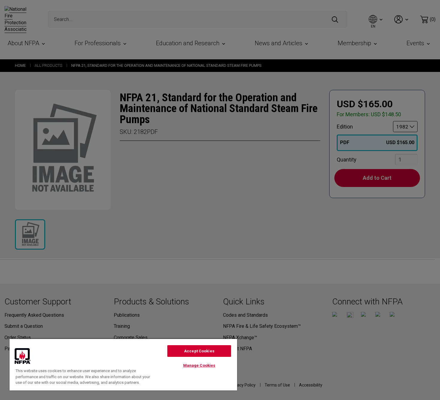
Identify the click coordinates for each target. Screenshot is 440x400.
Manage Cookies (199, 365)
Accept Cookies (199, 351)
